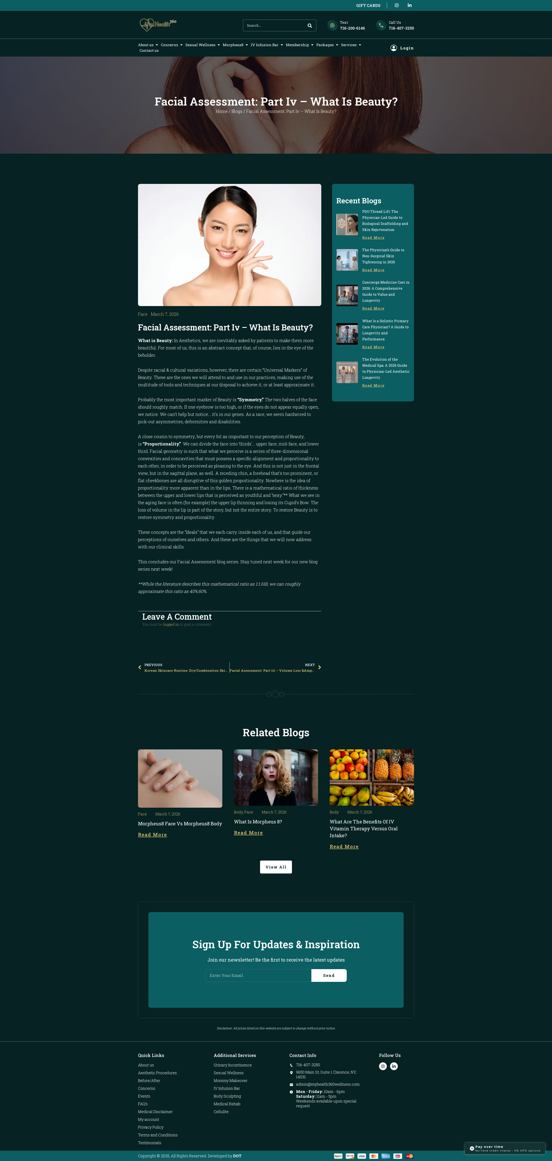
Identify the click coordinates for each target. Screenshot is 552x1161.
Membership (297, 44)
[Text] (332, 25)
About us (146, 44)
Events (144, 1096)
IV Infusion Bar (265, 44)
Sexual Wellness (200, 44)
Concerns (169, 44)
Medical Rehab (227, 1103)
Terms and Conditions (158, 1134)
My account (148, 1119)
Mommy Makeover (231, 1080)
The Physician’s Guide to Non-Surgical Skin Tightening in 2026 (383, 256)
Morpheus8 (233, 44)
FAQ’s (143, 1103)
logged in (171, 624)
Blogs (237, 111)
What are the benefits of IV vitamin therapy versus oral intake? (364, 828)
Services (349, 44)
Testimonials (149, 1142)
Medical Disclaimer (155, 1111)
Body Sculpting (227, 1096)
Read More (373, 237)
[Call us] (381, 25)
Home (222, 111)
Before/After (149, 1080)
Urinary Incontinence (233, 1065)
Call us (395, 22)
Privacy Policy (150, 1127)
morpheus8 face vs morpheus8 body (180, 823)
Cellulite (221, 1111)
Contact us (149, 50)
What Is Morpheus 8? (258, 821)
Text (344, 22)
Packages (325, 44)
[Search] (309, 25)
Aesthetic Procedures (157, 1072)
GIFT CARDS (368, 5)
